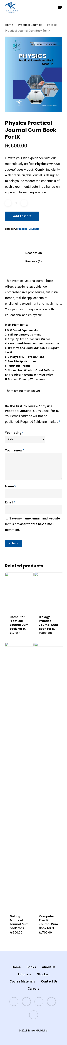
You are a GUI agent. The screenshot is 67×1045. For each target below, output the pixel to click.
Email (10, 502)
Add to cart (22, 216)
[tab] (33, 253)
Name (10, 486)
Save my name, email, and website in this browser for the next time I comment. (32, 524)
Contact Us (49, 981)
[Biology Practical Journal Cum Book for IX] (48, 592)
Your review (14, 450)
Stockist (43, 974)
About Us (48, 967)
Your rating (14, 433)
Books (31, 967)
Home (9, 25)
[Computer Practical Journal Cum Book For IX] (19, 592)
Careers (33, 988)
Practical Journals (30, 25)
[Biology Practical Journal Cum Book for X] (19, 776)
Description (33, 253)
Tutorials (24, 974)
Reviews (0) (33, 261)
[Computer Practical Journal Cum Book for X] (48, 776)
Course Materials (22, 981)
